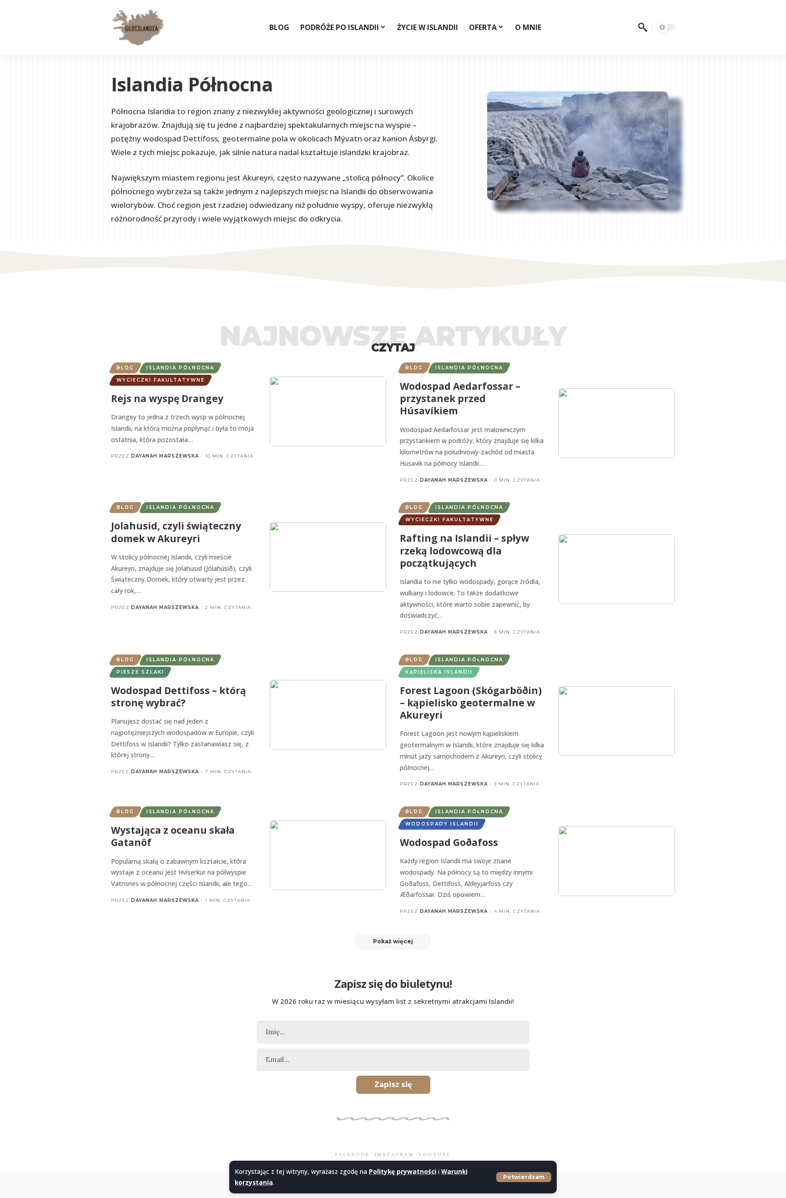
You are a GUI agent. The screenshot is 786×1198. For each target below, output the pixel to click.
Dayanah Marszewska (165, 456)
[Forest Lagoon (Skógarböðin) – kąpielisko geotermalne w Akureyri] (617, 721)
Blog (125, 368)
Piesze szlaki (140, 672)
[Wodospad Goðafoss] (617, 861)
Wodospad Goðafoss (449, 842)
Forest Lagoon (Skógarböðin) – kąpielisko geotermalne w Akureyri (471, 703)
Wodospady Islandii (442, 824)
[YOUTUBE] (435, 1140)
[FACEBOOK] (353, 1140)
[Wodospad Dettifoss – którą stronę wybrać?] (328, 715)
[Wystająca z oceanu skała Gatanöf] (328, 855)
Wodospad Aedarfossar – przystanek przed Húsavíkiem (460, 399)
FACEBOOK (352, 1155)
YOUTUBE (434, 1155)
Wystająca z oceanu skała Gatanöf (173, 836)
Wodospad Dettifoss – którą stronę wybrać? (178, 696)
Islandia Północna (180, 368)
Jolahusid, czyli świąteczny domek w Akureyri (176, 531)
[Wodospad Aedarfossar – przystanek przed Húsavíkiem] (617, 423)
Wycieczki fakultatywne (160, 380)
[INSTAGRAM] (394, 1140)
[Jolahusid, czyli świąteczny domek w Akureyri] (328, 557)
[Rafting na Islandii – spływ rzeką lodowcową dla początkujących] (617, 569)
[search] (642, 27)
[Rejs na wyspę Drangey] (328, 411)
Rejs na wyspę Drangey (167, 398)
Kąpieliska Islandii (439, 672)
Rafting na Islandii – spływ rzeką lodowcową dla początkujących (464, 550)
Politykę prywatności (402, 1171)
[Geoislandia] (138, 27)
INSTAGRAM (394, 1155)
